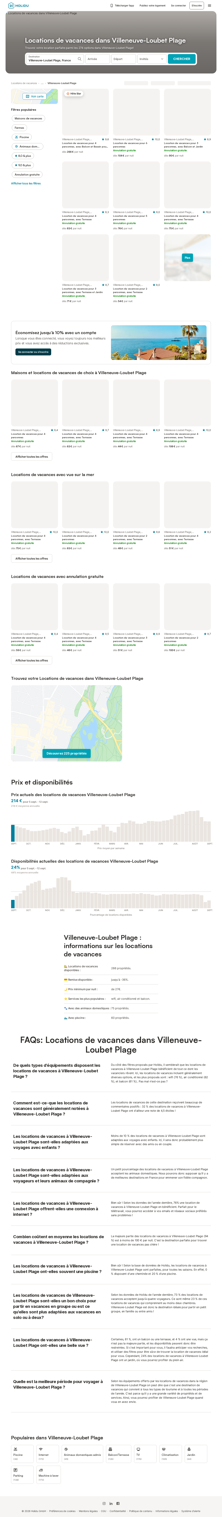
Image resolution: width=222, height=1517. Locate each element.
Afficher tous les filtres (26, 183)
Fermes (19, 127)
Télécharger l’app (124, 5)
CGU (103, 1511)
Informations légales (167, 1511)
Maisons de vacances (28, 118)
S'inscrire (197, 5)
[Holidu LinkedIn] (111, 1503)
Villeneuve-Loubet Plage (62, 83)
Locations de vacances (24, 83)
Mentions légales (88, 1511)
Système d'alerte (190, 1511)
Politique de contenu (140, 1511)
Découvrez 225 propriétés (66, 753)
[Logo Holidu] (25, 5)
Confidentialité (118, 1511)
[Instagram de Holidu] (104, 1503)
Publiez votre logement (152, 5)
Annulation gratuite (27, 174)
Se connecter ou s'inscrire (33, 351)
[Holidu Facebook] (118, 1503)
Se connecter (178, 5)
